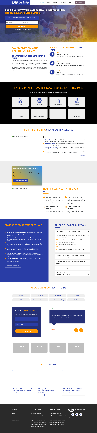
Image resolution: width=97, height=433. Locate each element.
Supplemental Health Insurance (56, 422)
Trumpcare (63, 2)
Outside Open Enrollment (55, 413)
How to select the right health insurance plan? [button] (68, 231)
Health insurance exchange (58, 300)
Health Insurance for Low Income (38, 424)
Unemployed (39, 104)
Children (20, 116)
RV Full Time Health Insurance (37, 426)
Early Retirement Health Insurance (57, 418)
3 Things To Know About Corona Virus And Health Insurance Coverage (47, 390)
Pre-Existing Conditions (36, 413)
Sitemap (14, 418)
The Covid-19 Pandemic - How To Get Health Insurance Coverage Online (22, 390)
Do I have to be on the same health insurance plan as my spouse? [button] (70, 262)
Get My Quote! (26, 331)
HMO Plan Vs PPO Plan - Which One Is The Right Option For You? (73, 389)
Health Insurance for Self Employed (57, 415)
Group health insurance (39, 300)
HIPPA (76, 300)
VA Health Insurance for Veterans (38, 422)
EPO (21, 300)
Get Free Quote (80, 2)
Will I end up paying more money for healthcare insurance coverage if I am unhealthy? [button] (71, 273)
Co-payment (58, 295)
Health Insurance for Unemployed (57, 420)
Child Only (41, 2)
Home (13, 413)
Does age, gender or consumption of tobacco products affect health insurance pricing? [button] (72, 256)
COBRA (21, 295)
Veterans (76, 104)
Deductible (76, 295)
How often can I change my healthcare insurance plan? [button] (70, 268)
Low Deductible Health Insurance (38, 418)
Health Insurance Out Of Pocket (38, 415)
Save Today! (21, 26)
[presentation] (76, 330)
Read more (16, 394)
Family (48, 2)
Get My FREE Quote (21, 180)
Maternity (55, 2)
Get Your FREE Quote (13, 266)
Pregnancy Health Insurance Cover (38, 420)
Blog (70, 2)
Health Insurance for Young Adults (57, 424)
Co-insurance (39, 295)
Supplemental (58, 104)
